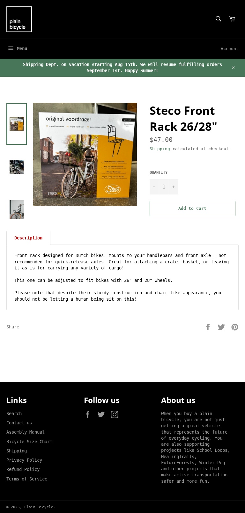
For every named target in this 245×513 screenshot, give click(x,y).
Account (230, 48)
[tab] (28, 238)
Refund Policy (23, 469)
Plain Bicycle (38, 507)
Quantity (158, 172)
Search (14, 413)
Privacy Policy (24, 460)
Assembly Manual (25, 432)
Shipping (160, 148)
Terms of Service (26, 478)
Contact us (19, 422)
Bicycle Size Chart (29, 441)
